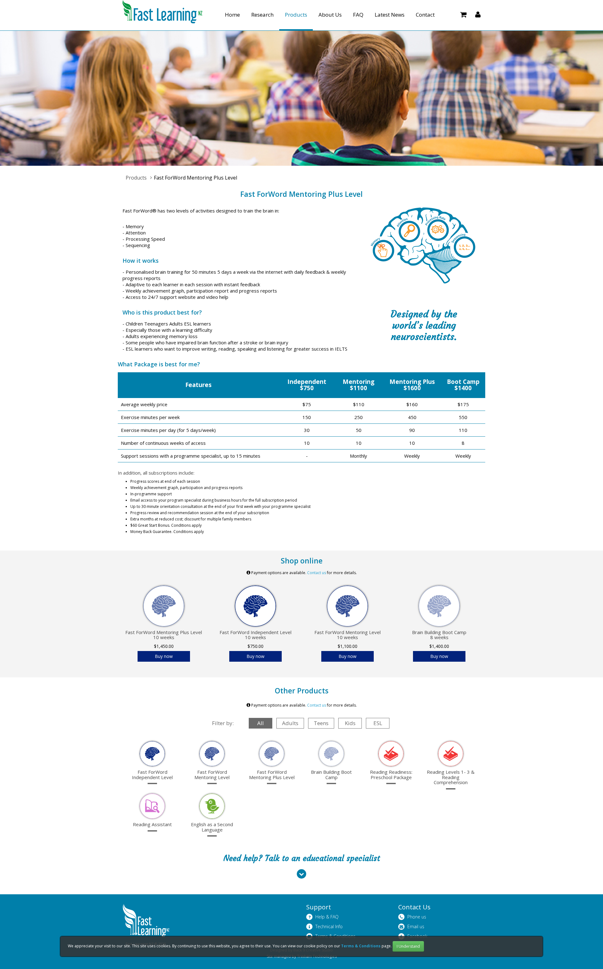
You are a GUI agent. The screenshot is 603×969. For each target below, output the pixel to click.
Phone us (416, 917)
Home (232, 14)
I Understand (408, 946)
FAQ (358, 14)
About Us (330, 14)
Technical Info (328, 926)
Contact (425, 14)
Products (296, 14)
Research (262, 14)
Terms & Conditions (361, 946)
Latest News (390, 14)
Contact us (316, 572)
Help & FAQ (326, 917)
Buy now (164, 656)
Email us (415, 926)
